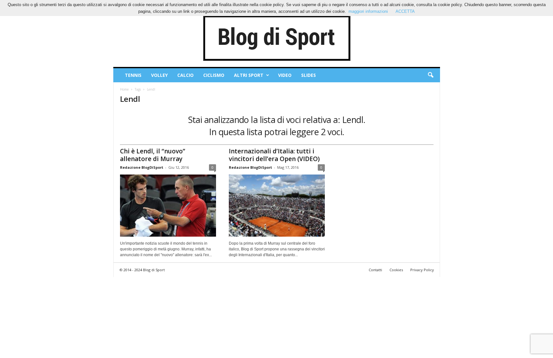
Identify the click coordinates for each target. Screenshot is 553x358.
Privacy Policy (422, 269)
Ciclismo (213, 75)
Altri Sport (248, 75)
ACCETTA (405, 11)
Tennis (133, 75)
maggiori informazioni (368, 11)
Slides (308, 75)
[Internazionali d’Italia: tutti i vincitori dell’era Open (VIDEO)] (277, 206)
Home (124, 89)
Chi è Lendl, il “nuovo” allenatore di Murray (152, 155)
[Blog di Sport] (276, 38)
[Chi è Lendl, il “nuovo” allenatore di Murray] (168, 206)
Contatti (375, 269)
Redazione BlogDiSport (141, 167)
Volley (159, 75)
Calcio (185, 75)
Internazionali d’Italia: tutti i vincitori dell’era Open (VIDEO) (274, 155)
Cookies (396, 269)
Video (285, 75)
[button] (430, 75)
